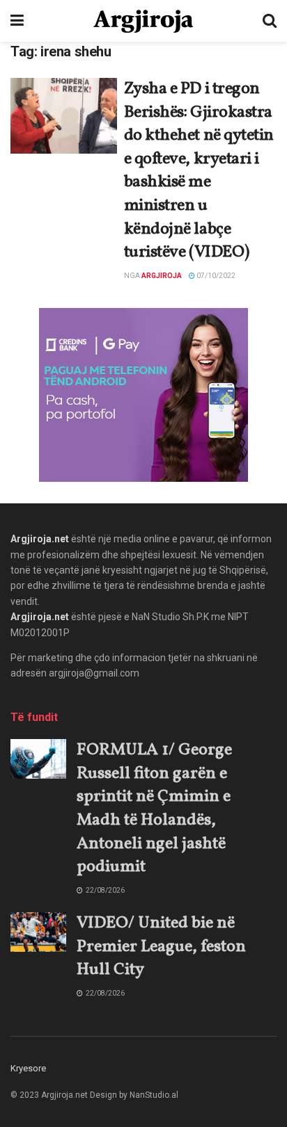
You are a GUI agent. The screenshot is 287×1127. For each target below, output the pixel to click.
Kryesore (28, 1068)
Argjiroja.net (39, 538)
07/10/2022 (215, 275)
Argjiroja (161, 275)
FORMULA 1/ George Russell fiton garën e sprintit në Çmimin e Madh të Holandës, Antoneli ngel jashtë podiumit (154, 808)
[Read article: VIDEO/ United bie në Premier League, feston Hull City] (38, 932)
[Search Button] (270, 21)
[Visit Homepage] (143, 21)
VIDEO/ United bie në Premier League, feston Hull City (161, 946)
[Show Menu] (17, 21)
